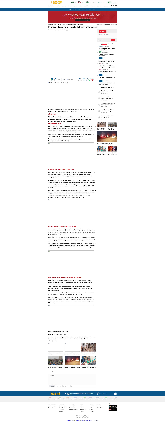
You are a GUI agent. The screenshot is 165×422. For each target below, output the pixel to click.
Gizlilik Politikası (78, 420)
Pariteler (97, 399)
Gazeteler (106, 6)
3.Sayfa (70, 9)
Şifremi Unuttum (100, 407)
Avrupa (74, 9)
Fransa (50, 340)
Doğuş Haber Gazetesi (52, 24)
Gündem (64, 6)
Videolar (93, 6)
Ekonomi (70, 6)
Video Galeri (91, 405)
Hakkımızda (69, 420)
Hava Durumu (74, 399)
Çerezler (82, 420)
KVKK (86, 420)
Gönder (52, 386)
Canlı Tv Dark (61, 404)
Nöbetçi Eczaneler (63, 407)
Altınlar (81, 404)
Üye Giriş (98, 404)
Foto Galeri (86, 6)
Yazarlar (99, 6)
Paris (55, 340)
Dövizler (82, 405)
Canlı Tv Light (51, 407)
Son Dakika (50, 6)
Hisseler (90, 399)
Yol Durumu (104, 399)
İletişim (73, 420)
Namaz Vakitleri (57, 399)
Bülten (79, 9)
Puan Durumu (83, 399)
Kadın (80, 6)
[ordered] (64, 386)
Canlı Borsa (71, 404)
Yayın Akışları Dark (63, 405)
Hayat (91, 9)
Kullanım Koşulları (90, 420)
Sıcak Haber (91, 411)
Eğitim (86, 9)
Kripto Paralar (113, 399)
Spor (76, 6)
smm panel (61, 411)
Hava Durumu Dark (52, 404)
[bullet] (66, 386)
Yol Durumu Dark (51, 405)
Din (82, 9)
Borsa (49, 399)
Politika (95, 9)
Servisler (58, 6)
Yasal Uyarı (96, 420)
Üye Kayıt (99, 405)
